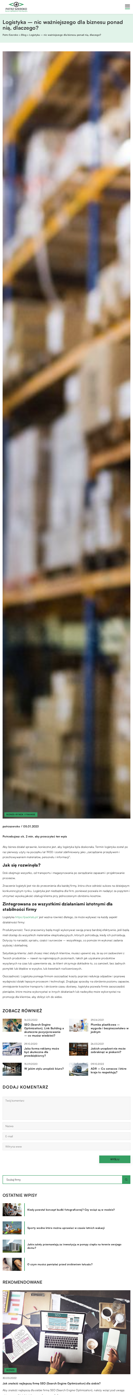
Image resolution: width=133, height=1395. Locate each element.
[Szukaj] (126, 1179)
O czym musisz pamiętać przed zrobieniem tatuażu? (59, 1264)
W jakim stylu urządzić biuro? (44, 1068)
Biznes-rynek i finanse (20, 814)
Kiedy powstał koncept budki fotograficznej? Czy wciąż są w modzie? (71, 1209)
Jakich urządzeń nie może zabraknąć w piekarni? (108, 1050)
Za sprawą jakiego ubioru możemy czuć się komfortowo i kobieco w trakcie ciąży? (58, 1383)
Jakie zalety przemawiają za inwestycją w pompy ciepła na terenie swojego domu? (74, 1246)
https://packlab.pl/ (26, 917)
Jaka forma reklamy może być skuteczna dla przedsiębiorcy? (41, 1052)
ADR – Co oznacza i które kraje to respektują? (109, 1070)
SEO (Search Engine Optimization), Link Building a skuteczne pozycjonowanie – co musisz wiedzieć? (44, 1030)
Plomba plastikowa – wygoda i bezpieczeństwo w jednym (110, 1028)
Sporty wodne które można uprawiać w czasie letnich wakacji (66, 1228)
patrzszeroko (11, 826)
